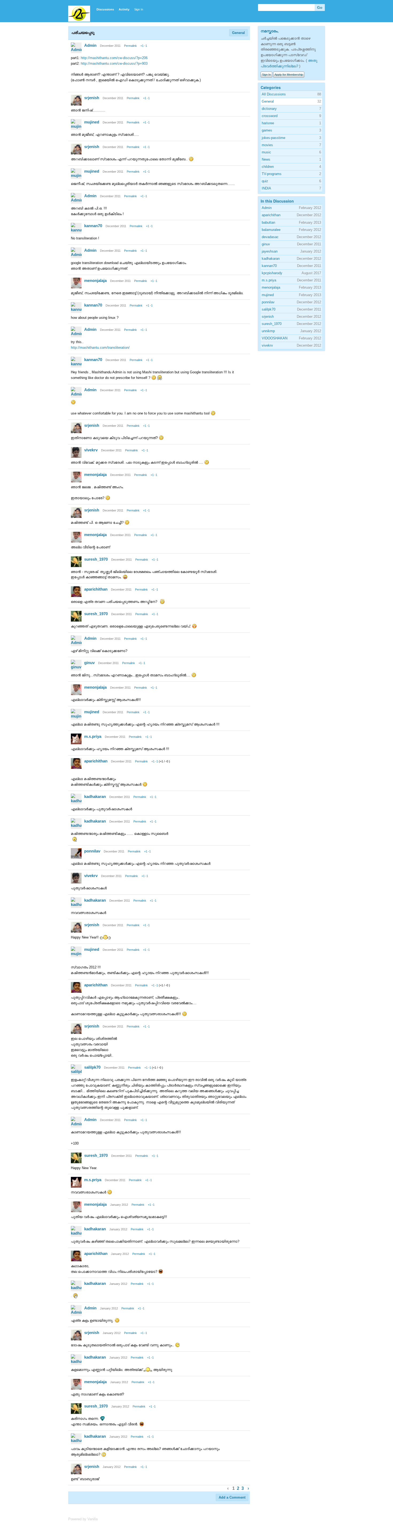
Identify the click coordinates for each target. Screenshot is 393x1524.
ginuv (89, 662)
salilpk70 (92, 1067)
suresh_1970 (96, 559)
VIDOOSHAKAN (274, 338)
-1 (145, 45)
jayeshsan (270, 251)
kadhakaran (95, 796)
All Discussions (274, 94)
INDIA (266, 188)
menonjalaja (95, 280)
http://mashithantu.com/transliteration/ (100, 348)
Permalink (130, 45)
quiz (265, 181)
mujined (91, 122)
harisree (268, 123)
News (266, 159)
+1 (142, 45)
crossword (270, 116)
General (238, 33)
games (267, 130)
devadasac (270, 237)
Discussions (105, 9)
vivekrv (91, 450)
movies (267, 145)
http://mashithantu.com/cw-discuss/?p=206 (114, 58)
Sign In (138, 9)
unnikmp (268, 331)
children (268, 167)
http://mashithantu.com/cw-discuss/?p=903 (114, 63)
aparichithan (95, 589)
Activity (124, 9)
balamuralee (271, 230)
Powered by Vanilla (83, 1519)
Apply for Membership (289, 74)
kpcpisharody (272, 273)
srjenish (91, 97)
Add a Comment (232, 1497)
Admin (90, 45)
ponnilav (92, 851)
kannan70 (93, 225)
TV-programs (272, 174)
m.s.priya (92, 736)
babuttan (268, 222)
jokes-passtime (273, 138)
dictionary (269, 109)
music (266, 152)
